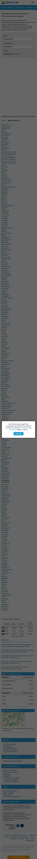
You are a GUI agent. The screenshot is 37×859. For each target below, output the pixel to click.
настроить (13, 430)
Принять (18, 434)
